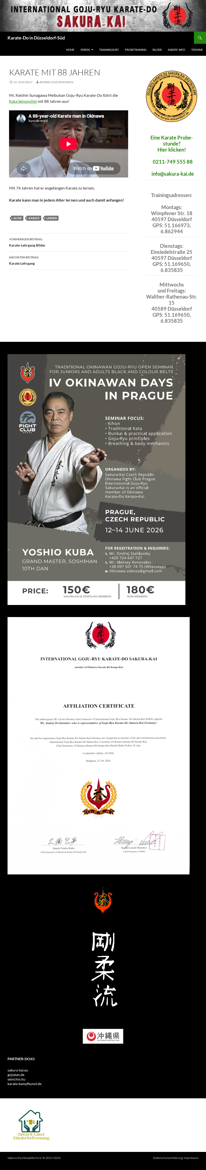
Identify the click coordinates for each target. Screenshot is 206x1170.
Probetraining (135, 49)
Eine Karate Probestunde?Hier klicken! (171, 143)
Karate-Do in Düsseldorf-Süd (36, 37)
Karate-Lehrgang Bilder (27, 242)
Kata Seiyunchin (23, 101)
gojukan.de (16, 1074)
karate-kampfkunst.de (24, 1084)
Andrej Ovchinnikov (56, 82)
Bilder (157, 49)
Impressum (191, 1158)
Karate (34, 218)
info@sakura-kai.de (172, 174)
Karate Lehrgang (24, 260)
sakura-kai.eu (18, 1070)
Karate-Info (176, 49)
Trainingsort (109, 49)
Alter (17, 218)
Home (70, 49)
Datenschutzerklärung (168, 1158)
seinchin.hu (16, 1079)
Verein (85, 49)
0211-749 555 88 (173, 162)
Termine (197, 49)
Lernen (51, 218)
